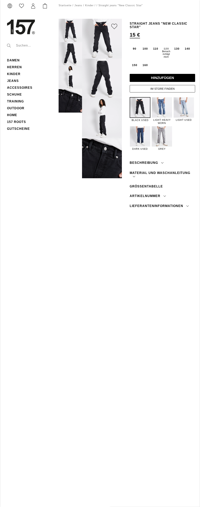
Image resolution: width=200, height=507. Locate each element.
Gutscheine (18, 128)
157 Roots (16, 122)
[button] (33, 6)
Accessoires (19, 87)
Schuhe (14, 94)
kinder (14, 74)
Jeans (13, 80)
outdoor (15, 108)
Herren (14, 67)
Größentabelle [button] (146, 186)
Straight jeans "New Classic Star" (120, 5)
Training (15, 101)
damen (13, 60)
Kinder (89, 5)
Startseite (65, 5)
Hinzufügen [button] (162, 78)
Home (12, 115)
